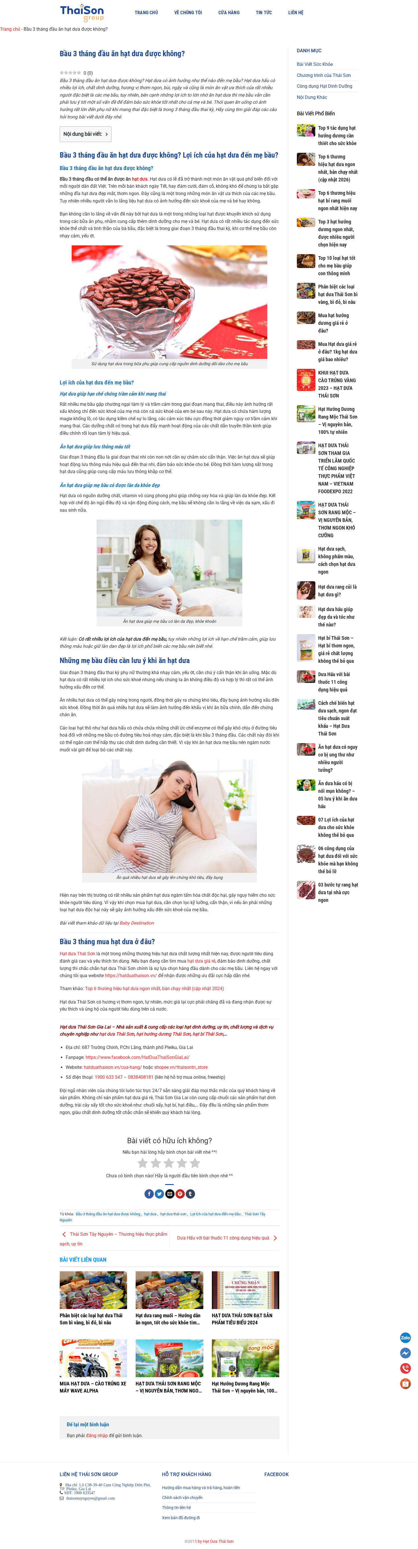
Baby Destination (136, 923)
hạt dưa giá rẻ (201, 961)
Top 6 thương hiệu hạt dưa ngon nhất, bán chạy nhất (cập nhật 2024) (154, 988)
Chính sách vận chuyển (182, 1497)
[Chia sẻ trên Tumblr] (190, 1194)
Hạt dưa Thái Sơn (77, 953)
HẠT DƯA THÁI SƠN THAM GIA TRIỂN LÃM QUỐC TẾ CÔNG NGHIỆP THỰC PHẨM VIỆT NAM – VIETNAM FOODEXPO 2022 (336, 468)
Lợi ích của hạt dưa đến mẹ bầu (215, 1214)
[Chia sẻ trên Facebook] (149, 1194)
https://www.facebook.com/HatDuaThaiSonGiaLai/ (138, 1057)
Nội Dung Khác (312, 97)
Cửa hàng (228, 13)
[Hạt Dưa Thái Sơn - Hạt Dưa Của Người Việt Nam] (89, 13)
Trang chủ (146, 13)
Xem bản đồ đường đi (181, 1517)
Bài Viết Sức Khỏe (315, 64)
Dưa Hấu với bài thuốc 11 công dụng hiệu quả (223, 1238)
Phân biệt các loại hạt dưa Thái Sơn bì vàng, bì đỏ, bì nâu (338, 294)
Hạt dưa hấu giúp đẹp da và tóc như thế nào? (336, 617)
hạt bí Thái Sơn (208, 1034)
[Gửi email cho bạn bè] (170, 1194)
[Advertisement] (328, 1010)
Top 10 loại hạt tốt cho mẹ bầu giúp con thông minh (336, 265)
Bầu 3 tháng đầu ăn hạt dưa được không (108, 1214)
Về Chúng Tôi (188, 13)
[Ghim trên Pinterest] (180, 1194)
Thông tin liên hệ (176, 1507)
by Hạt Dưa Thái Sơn (216, 1541)
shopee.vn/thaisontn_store (181, 1067)
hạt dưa (140, 179)
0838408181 (141, 1077)
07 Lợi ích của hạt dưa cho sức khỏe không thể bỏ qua (336, 827)
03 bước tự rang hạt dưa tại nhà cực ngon (338, 892)
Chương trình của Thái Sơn (324, 75)
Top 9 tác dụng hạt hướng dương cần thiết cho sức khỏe (337, 135)
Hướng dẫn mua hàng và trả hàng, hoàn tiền (201, 1487)
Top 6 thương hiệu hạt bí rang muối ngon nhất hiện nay (337, 200)
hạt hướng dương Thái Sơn (163, 1034)
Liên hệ (295, 13)
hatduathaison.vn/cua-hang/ (113, 1067)
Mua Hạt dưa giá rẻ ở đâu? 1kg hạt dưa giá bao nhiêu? (337, 351)
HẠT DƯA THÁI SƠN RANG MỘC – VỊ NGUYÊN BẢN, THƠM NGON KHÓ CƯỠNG (337, 520)
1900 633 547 (109, 1077)
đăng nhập (97, 1435)
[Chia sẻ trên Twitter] (159, 1194)
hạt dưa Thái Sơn (116, 1034)
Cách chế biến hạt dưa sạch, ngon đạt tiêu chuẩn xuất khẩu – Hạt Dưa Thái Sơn (337, 718)
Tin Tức (264, 13)
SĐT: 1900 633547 (79, 1493)
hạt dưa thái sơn (173, 1214)
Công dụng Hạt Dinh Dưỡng (324, 86)
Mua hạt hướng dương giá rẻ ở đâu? (333, 323)
